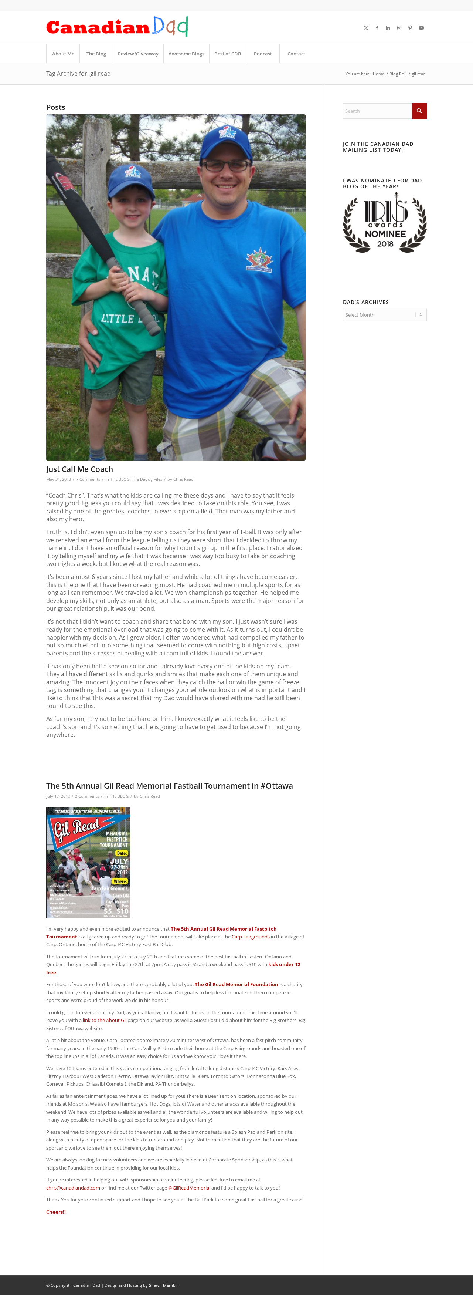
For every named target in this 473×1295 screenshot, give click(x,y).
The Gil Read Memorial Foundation (236, 984)
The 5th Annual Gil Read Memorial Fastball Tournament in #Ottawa (169, 785)
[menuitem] (62, 53)
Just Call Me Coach (79, 469)
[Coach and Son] (176, 287)
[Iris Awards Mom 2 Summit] (385, 250)
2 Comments (87, 796)
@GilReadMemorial (189, 1187)
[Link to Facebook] (376, 27)
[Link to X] (365, 27)
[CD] (117, 27)
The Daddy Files (147, 479)
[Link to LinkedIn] (388, 27)
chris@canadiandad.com (73, 1187)
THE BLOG (120, 479)
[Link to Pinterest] (410, 27)
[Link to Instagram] (399, 27)
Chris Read (183, 479)
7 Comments (88, 479)
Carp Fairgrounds (251, 936)
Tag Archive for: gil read (78, 74)
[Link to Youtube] (421, 27)
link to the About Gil (104, 1020)
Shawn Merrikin (164, 1285)
